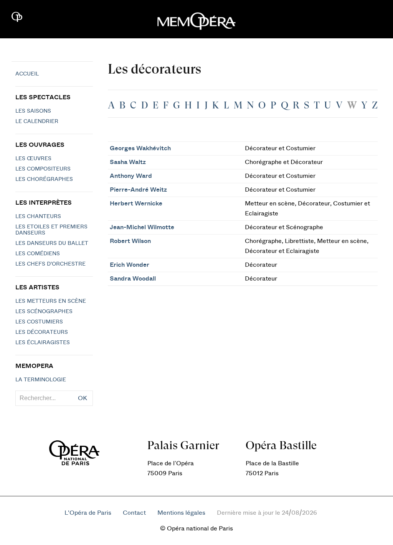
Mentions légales (181, 513)
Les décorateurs (41, 332)
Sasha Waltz (128, 162)
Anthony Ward (131, 176)
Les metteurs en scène (50, 301)
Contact (134, 513)
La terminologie (40, 379)
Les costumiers (39, 322)
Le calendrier (36, 121)
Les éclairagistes (42, 342)
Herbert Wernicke (136, 203)
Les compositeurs (43, 169)
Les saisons (33, 111)
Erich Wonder (129, 265)
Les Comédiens (37, 253)
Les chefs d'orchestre (50, 264)
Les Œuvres (33, 158)
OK (82, 398)
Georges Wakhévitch (140, 148)
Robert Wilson (130, 241)
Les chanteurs (38, 216)
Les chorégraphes (44, 179)
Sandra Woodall (133, 279)
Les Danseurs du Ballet (51, 243)
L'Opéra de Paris (87, 513)
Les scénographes (44, 311)
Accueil (27, 74)
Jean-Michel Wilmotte (142, 227)
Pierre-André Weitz (138, 190)
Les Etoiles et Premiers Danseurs (51, 230)
